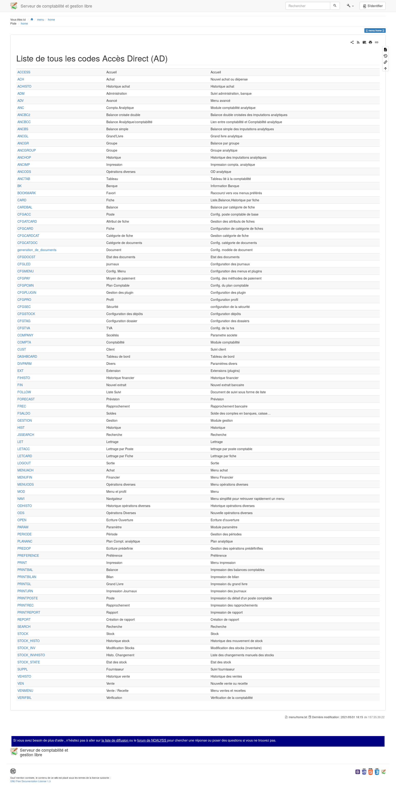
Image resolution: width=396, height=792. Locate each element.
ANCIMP (23, 164)
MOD (21, 491)
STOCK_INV (26, 647)
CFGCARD (25, 228)
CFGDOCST (26, 257)
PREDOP (24, 548)
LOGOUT (24, 463)
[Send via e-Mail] (364, 41)
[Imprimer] (370, 41)
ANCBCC (24, 121)
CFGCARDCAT (28, 235)
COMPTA (24, 342)
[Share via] (352, 41)
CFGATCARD (27, 221)
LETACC (23, 448)
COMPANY (25, 335)
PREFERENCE (28, 555)
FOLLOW (24, 392)
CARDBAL (24, 207)
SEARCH (23, 626)
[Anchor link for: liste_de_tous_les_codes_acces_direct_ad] (172, 58)
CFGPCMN (25, 285)
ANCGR (23, 143)
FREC (21, 406)
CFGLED (23, 264)
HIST (21, 427)
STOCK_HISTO (28, 640)
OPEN (21, 520)
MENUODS (25, 484)
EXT (20, 370)
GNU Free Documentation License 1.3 (30, 781)
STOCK (22, 633)
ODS (20, 512)
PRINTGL (24, 584)
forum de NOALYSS (152, 740)
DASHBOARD (27, 356)
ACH (20, 79)
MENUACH (25, 470)
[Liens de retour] (385, 62)
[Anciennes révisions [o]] (385, 55)
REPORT (24, 619)
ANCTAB (23, 178)
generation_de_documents (36, 249)
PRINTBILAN (26, 576)
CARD (21, 200)
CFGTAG (23, 320)
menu (40, 19)
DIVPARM (24, 363)
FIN (20, 384)
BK (19, 185)
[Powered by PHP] (364, 771)
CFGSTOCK (26, 313)
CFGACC (24, 214)
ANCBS (22, 129)
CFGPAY (23, 278)
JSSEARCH (25, 434)
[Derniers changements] (358, 41)
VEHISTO (24, 676)
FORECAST (26, 399)
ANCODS (24, 171)
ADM (21, 93)
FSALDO (23, 413)
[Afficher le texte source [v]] (385, 49)
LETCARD (24, 456)
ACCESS (23, 72)
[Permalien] (377, 41)
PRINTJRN (25, 591)
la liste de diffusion (115, 740)
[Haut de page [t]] (385, 68)
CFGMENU (25, 271)
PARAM (22, 527)
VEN (20, 683)
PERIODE (24, 534)
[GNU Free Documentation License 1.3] (13, 771)
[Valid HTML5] (370, 771)
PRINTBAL (25, 569)
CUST (21, 349)
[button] (350, 5)
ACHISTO (24, 86)
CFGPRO (24, 299)
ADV (20, 100)
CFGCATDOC (27, 242)
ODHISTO (24, 505)
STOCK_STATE (28, 662)
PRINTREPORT (28, 612)
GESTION (24, 420)
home (51, 19)
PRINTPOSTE (27, 598)
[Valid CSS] (377, 771)
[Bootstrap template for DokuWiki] (357, 771)
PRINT (22, 562)
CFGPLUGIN (26, 292)
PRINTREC (25, 605)
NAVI (21, 498)
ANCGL (22, 136)
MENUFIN (24, 477)
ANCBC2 (23, 114)
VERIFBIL (24, 697)
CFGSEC (24, 306)
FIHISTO (23, 377)
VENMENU (25, 690)
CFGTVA (23, 328)
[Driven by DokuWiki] (383, 771)
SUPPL (22, 669)
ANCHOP (24, 157)
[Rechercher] (335, 6)
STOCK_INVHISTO (31, 655)
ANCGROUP (26, 150)
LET (20, 441)
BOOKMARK (26, 193)
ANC (20, 107)
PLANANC (24, 541)
